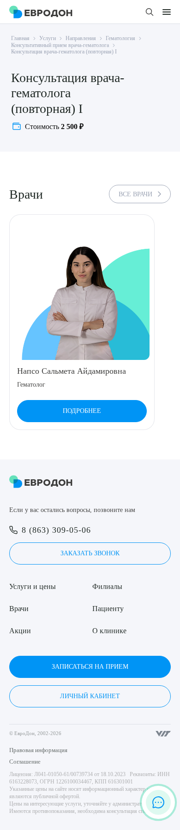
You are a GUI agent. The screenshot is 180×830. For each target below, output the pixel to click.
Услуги (47, 38)
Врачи (19, 608)
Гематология (120, 38)
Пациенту (108, 608)
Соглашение (25, 762)
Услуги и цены (32, 586)
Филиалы (107, 586)
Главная (20, 38)
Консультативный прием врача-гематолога (60, 45)
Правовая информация (38, 750)
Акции (20, 631)
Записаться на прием (90, 666)
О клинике (109, 631)
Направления (81, 38)
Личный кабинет (90, 696)
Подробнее (82, 410)
